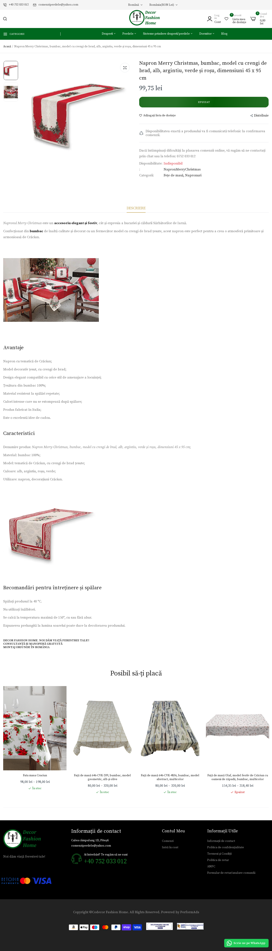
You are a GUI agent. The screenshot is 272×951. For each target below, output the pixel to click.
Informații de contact (221, 841)
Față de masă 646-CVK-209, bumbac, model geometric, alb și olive (102, 777)
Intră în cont (170, 847)
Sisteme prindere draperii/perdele (166, 34)
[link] (59, 693)
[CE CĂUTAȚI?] (5, 19)
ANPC (211, 866)
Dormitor (205, 34)
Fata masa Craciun (35, 775)
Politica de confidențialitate (225, 847)
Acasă (7, 46)
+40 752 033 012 (19, 5)
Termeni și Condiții (219, 854)
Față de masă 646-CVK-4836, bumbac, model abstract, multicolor (170, 777)
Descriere (136, 208)
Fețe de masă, (174, 175)
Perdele (128, 34)
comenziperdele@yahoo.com (58, 5)
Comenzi (168, 841)
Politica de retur (218, 860)
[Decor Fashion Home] (147, 19)
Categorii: (146, 175)
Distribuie (261, 115)
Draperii (107, 34)
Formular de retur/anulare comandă (231, 873)
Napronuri (193, 175)
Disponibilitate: (150, 163)
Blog (224, 34)
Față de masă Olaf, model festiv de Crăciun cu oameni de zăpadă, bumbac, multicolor (237, 777)
